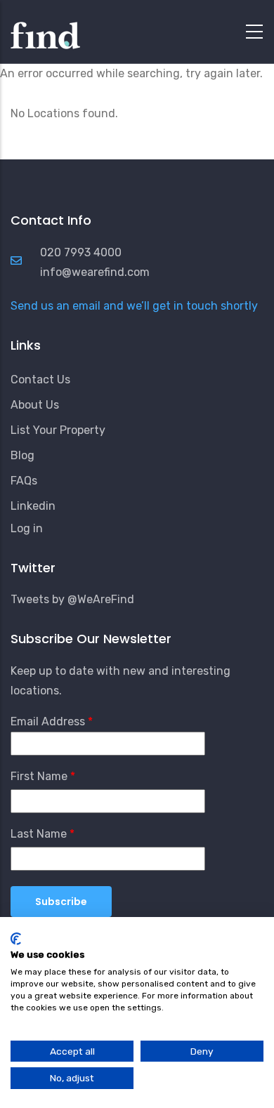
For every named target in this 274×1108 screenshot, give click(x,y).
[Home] (45, 28)
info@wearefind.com (95, 272)
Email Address (48, 721)
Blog (22, 455)
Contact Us (40, 379)
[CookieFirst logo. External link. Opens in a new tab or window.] (16, 938)
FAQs (24, 480)
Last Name (39, 833)
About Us (35, 404)
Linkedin (33, 506)
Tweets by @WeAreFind (72, 599)
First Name (39, 776)
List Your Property (58, 430)
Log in (27, 528)
